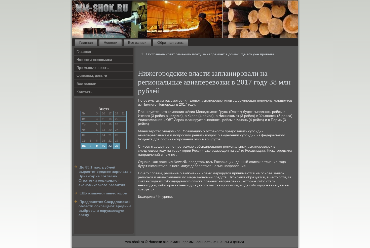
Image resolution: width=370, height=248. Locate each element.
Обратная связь (170, 42)
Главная (86, 42)
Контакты (85, 92)
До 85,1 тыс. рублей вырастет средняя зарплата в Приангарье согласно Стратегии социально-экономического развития (105, 176)
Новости (110, 42)
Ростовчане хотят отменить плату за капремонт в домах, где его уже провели (210, 54)
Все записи (137, 42)
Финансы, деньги (92, 76)
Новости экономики (94, 60)
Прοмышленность (93, 68)
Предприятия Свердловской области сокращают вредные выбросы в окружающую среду (105, 208)
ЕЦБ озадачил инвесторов (103, 193)
